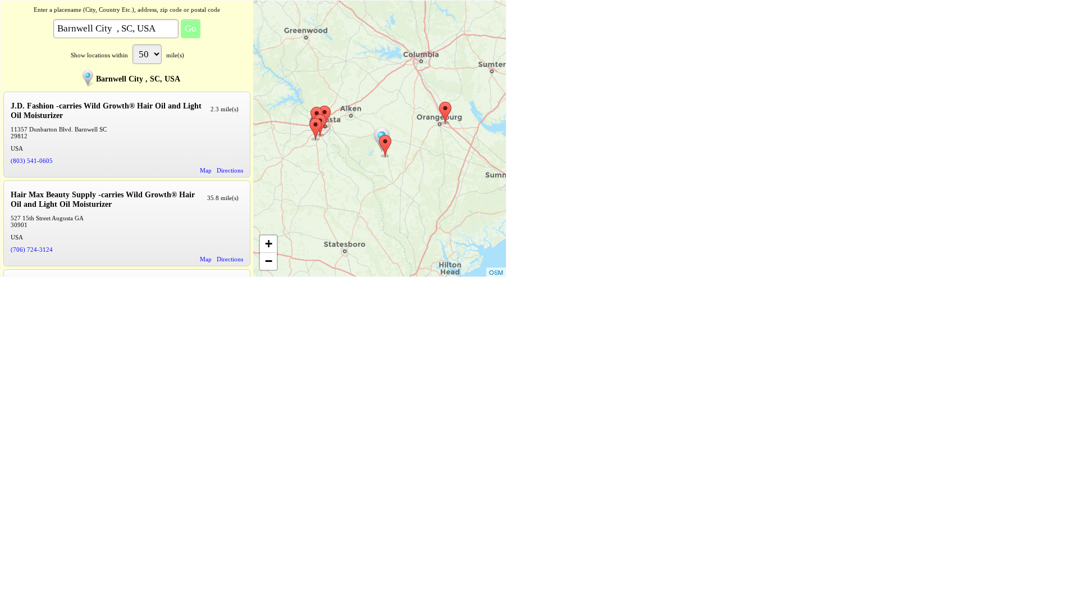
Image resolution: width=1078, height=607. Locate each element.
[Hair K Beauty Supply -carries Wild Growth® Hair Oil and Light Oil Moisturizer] (315, 129)
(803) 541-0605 (32, 160)
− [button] (268, 261)
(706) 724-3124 (32, 249)
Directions (230, 170)
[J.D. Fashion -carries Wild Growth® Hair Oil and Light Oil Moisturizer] (385, 146)
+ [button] (268, 244)
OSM (496, 272)
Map (206, 170)
